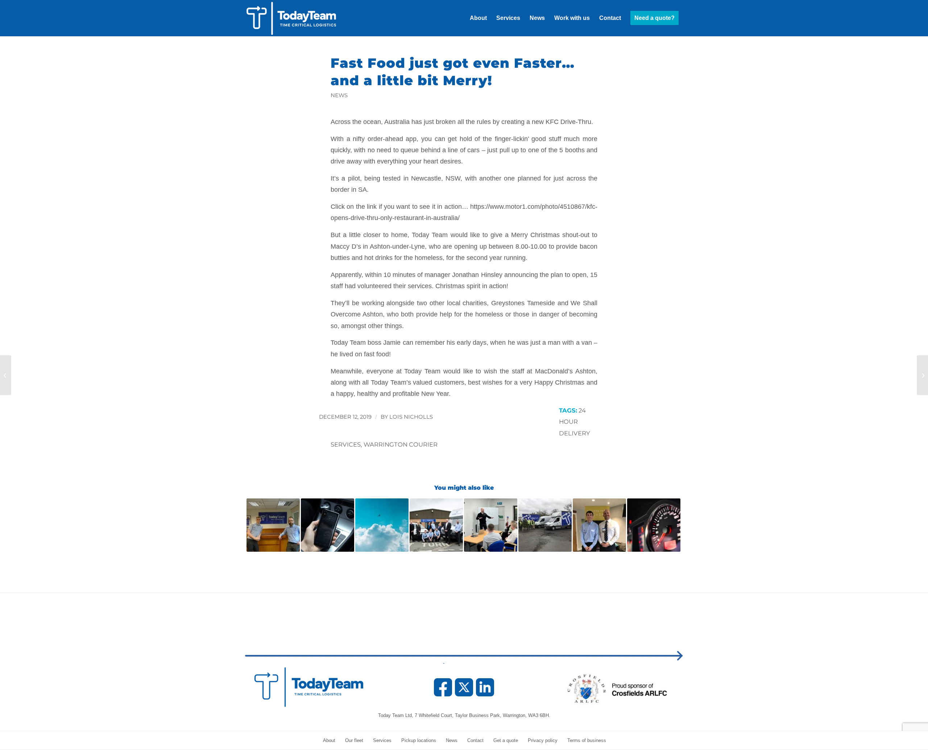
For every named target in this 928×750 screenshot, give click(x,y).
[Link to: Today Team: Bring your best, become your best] (490, 525)
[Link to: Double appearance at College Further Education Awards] (599, 525)
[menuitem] (478, 18)
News (339, 95)
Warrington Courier (401, 444)
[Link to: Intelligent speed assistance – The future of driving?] (653, 525)
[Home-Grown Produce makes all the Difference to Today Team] (922, 375)
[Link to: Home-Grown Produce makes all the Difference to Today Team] (436, 525)
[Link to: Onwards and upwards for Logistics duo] (273, 525)
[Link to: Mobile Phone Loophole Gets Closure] (327, 525)
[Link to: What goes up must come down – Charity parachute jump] (382, 525)
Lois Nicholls (411, 417)
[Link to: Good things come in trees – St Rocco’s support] (545, 525)
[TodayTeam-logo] (299, 18)
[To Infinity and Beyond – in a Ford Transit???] (5, 375)
